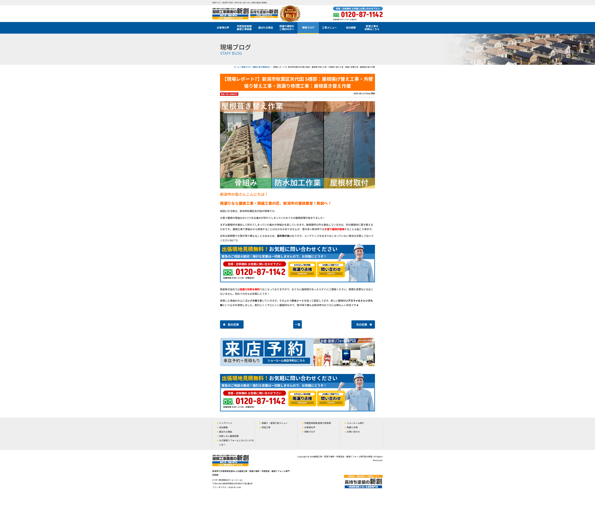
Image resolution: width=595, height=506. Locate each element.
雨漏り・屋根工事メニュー (275, 422)
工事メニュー (329, 27)
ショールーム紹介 (355, 422)
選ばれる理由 (265, 27)
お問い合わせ (353, 431)
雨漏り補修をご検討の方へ (286, 27)
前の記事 (233, 324)
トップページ (225, 422)
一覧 (297, 324)
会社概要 (351, 27)
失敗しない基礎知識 (229, 436)
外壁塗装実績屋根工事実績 (244, 27)
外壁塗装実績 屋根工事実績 (317, 422)
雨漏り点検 (352, 427)
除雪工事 (266, 427)
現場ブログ (308, 27)
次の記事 (361, 324)
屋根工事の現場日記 (229, 94)
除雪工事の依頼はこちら (372, 27)
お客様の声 (223, 27)
